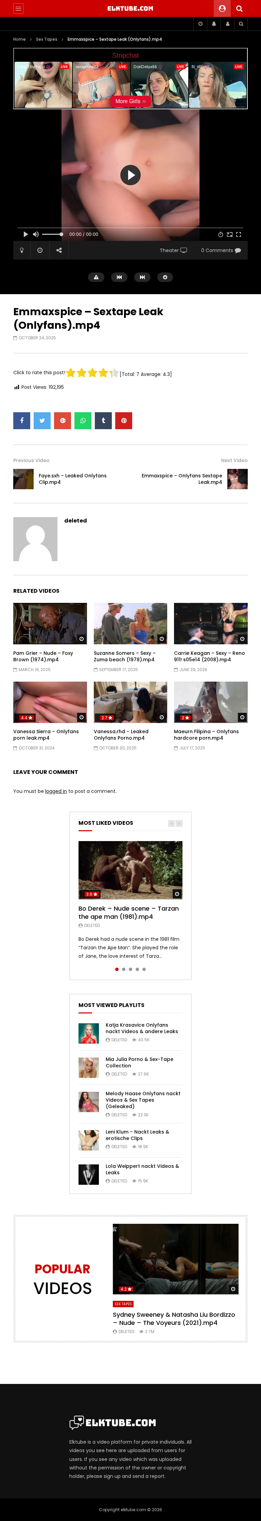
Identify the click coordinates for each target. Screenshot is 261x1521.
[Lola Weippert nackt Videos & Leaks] (89, 1174)
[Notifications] (214, 24)
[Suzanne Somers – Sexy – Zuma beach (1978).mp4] (131, 623)
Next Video (234, 460)
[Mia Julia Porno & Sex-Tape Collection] (89, 1068)
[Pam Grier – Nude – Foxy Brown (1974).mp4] (50, 623)
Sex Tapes (46, 39)
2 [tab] (123, 969)
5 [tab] (144, 969)
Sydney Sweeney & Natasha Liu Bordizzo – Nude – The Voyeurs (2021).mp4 (174, 1318)
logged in (56, 791)
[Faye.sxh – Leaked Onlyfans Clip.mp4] (23, 479)
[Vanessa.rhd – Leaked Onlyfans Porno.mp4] (131, 702)
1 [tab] (117, 969)
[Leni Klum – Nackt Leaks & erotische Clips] (89, 1140)
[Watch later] (200, 24)
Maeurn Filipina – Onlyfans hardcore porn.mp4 (206, 734)
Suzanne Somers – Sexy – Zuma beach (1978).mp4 (125, 656)
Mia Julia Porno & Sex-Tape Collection (139, 1062)
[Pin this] (123, 420)
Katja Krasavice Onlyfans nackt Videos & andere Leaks (142, 1028)
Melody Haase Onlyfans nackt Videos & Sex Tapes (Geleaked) (143, 1100)
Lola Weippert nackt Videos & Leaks (142, 1169)
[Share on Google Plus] (62, 420)
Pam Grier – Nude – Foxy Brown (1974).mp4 (43, 656)
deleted (75, 521)
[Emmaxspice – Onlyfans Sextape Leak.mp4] (237, 479)
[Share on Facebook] (21, 420)
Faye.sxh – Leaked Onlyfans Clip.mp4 (73, 479)
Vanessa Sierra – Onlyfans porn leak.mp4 (46, 734)
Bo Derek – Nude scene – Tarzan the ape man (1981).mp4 (129, 912)
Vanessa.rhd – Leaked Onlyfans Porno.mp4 (121, 734)
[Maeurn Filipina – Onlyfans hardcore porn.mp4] (211, 702)
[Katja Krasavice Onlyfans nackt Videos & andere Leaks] (89, 1033)
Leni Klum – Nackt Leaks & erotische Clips (137, 1135)
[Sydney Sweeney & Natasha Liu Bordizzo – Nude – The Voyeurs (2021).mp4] (176, 1259)
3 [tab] (130, 969)
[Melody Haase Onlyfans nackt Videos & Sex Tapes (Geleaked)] (89, 1102)
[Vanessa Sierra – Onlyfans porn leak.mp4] (50, 702)
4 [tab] (137, 969)
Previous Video (31, 460)
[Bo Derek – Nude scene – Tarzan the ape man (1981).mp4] (130, 870)
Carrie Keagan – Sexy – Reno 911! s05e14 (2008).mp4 (209, 656)
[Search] (239, 8)
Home (19, 39)
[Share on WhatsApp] (82, 420)
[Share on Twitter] (42, 420)
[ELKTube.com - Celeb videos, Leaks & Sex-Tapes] (131, 8)
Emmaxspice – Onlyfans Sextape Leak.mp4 (182, 479)
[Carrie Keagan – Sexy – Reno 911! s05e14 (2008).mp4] (211, 623)
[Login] (227, 24)
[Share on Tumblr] (103, 420)
